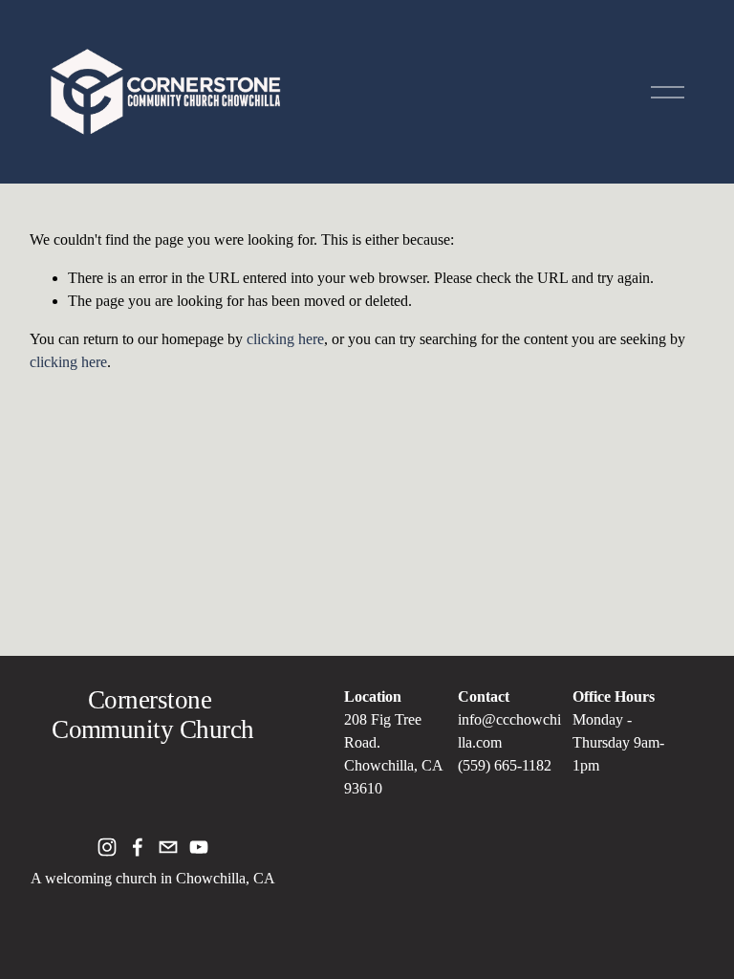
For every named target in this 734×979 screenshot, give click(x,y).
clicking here (285, 339)
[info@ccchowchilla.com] (168, 847)
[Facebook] (137, 847)
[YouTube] (198, 847)
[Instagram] (107, 847)
